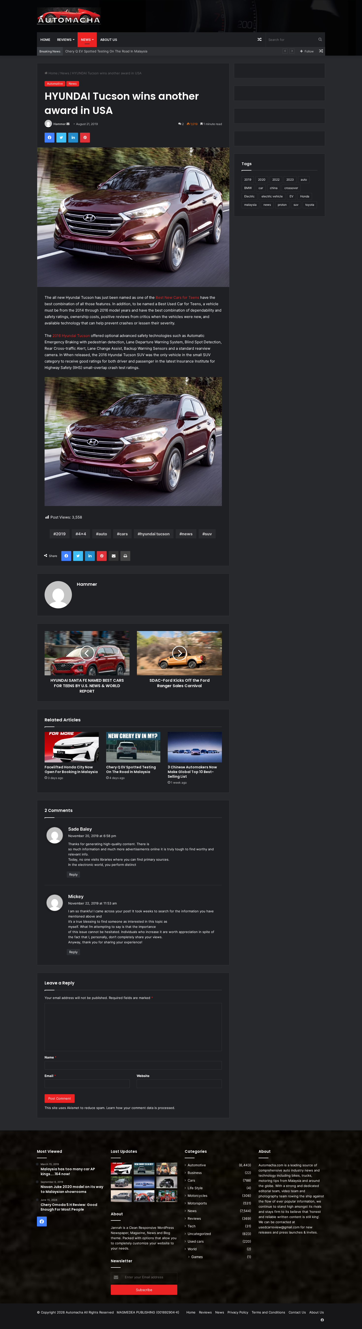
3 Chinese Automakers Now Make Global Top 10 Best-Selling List (192, 772)
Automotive (55, 83)
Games (197, 1257)
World (192, 1249)
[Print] (125, 556)
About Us (108, 40)
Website (143, 1076)
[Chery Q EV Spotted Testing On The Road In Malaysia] (133, 747)
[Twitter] (61, 137)
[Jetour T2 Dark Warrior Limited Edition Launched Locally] (166, 1182)
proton (282, 204)
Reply (73, 874)
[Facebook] (49, 137)
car (261, 188)
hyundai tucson (155, 533)
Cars (191, 1180)
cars (123, 533)
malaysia (250, 204)
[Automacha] (69, 16)
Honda (304, 196)
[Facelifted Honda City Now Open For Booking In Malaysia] (72, 747)
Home (45, 40)
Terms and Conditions (268, 1312)
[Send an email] (67, 124)
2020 (261, 179)
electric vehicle (272, 196)
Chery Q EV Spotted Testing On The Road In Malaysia (131, 769)
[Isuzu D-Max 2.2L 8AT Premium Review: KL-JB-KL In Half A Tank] (121, 1182)
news (187, 533)
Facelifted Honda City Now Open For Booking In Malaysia (71, 769)
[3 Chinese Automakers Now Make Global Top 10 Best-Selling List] (195, 747)
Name (50, 1057)
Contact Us (297, 1312)
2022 (276, 179)
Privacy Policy (238, 1312)
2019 (61, 533)
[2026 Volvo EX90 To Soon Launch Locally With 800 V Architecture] (121, 1196)
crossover (291, 188)
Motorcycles (197, 1196)
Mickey (75, 896)
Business (195, 1173)
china (274, 188)
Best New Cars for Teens (177, 297)
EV (291, 196)
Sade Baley (80, 829)
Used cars (196, 1241)
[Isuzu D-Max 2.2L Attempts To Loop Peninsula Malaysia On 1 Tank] (144, 1196)
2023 (290, 179)
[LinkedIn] (73, 137)
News (86, 40)
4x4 (82, 533)
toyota (309, 204)
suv (208, 533)
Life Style (195, 1188)
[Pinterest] (85, 137)
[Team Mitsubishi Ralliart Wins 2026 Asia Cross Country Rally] (166, 1196)
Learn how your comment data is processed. (140, 1108)
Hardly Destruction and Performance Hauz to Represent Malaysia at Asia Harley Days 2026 (135, 51)
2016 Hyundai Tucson (71, 335)
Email (50, 1076)
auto (103, 533)
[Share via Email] (113, 556)
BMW (248, 188)
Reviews (64, 40)
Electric (249, 196)
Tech (192, 1226)
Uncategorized (199, 1234)
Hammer (59, 124)
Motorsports (197, 1203)
